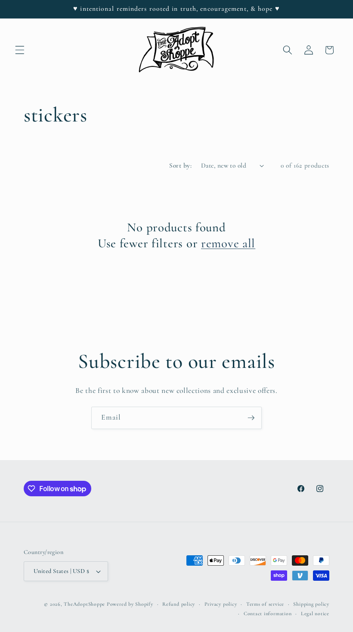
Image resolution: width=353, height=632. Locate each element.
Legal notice (315, 613)
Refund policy (178, 604)
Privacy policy (220, 604)
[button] (19, 50)
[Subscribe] (251, 418)
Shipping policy (311, 604)
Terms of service (265, 604)
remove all (228, 243)
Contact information (268, 613)
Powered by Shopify (130, 604)
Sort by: (180, 165)
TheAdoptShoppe (84, 604)
